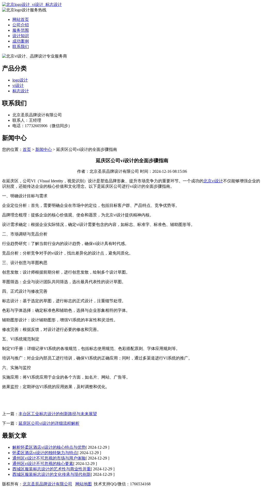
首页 (27, 149)
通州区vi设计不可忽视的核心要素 (42, 463)
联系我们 (20, 46)
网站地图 (83, 484)
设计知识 (20, 36)
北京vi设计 (213, 181)
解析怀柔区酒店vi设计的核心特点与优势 (49, 447)
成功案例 (20, 41)
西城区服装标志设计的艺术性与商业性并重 (51, 469)
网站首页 (20, 19)
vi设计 (18, 85)
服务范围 (20, 30)
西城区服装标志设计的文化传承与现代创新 (51, 474)
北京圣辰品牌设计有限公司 (47, 484)
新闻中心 (43, 149)
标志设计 (20, 91)
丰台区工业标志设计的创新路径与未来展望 (58, 414)
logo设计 (20, 80)
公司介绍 (20, 25)
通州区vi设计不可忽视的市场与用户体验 (49, 458)
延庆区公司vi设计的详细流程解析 (49, 423)
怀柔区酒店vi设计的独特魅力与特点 (44, 453)
